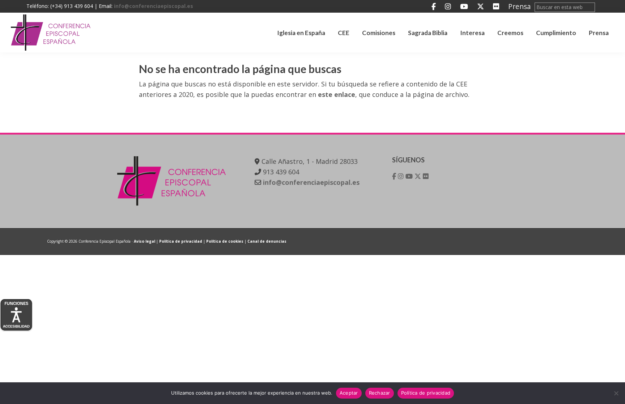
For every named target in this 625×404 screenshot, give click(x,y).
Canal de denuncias (266, 241)
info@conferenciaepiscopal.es (153, 6)
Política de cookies (224, 241)
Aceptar (349, 393)
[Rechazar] (616, 393)
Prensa (519, 6)
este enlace (336, 94)
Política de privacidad (180, 241)
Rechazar (379, 393)
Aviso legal (144, 241)
